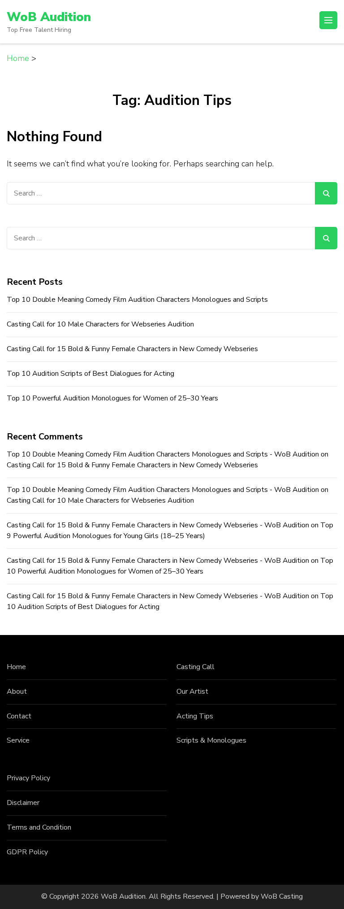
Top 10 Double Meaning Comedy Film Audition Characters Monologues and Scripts (137, 299)
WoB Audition (49, 17)
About (17, 691)
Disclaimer (23, 803)
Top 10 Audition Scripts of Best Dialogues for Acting (90, 373)
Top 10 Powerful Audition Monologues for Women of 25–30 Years (112, 398)
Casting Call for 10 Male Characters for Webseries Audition (100, 324)
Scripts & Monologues (211, 740)
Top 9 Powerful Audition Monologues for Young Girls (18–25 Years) (170, 530)
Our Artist (192, 691)
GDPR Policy (27, 852)
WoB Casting (282, 896)
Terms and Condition (39, 827)
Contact (19, 716)
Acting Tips (194, 716)
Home (16, 667)
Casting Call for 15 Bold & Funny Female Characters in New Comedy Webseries (132, 349)
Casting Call (195, 667)
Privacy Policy (28, 778)
